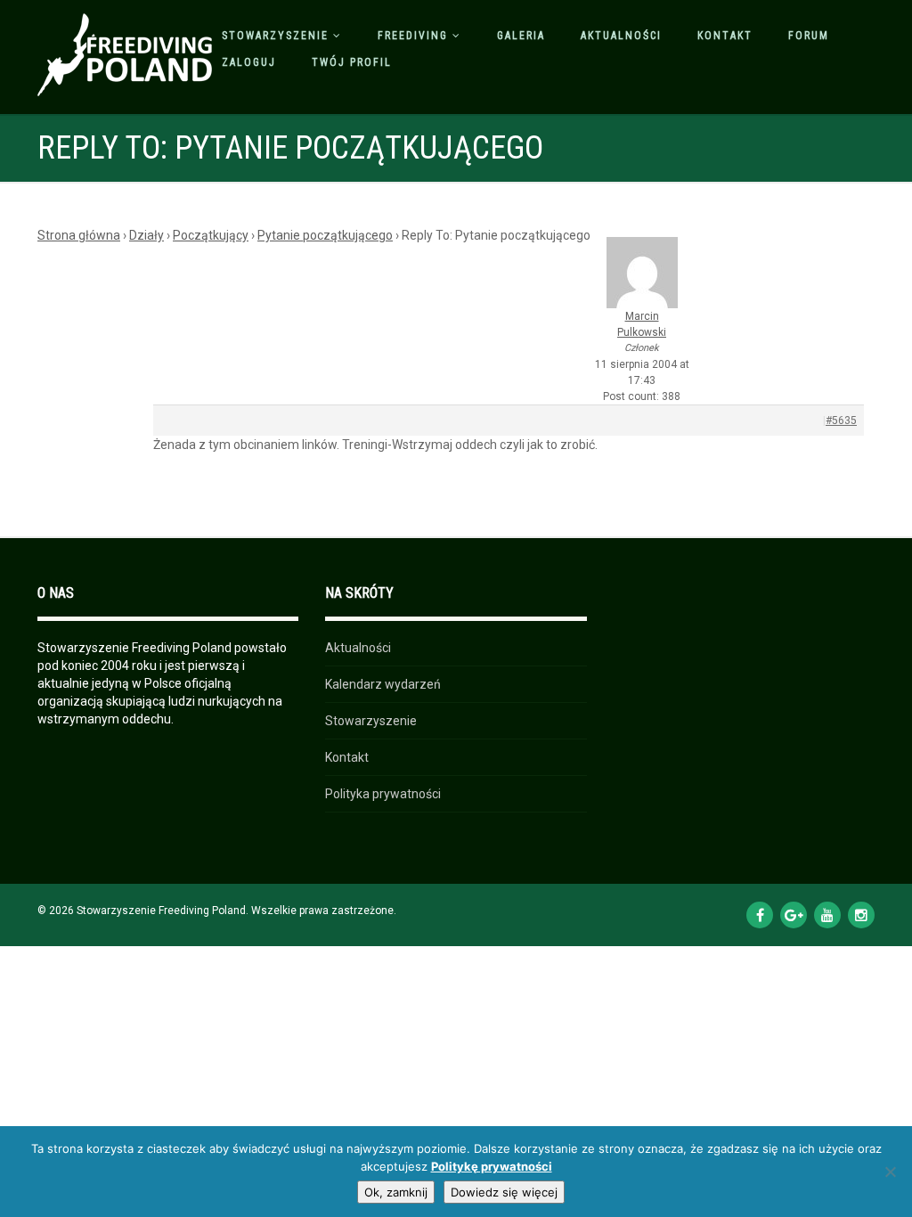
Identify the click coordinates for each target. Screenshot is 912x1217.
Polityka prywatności (383, 794)
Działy (146, 235)
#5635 (841, 420)
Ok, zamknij (396, 1192)
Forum (808, 35)
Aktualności (621, 35)
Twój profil (352, 62)
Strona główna (78, 235)
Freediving (413, 35)
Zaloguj (249, 62)
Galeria (521, 35)
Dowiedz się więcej (504, 1192)
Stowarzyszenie (275, 35)
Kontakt (725, 35)
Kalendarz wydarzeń (383, 684)
